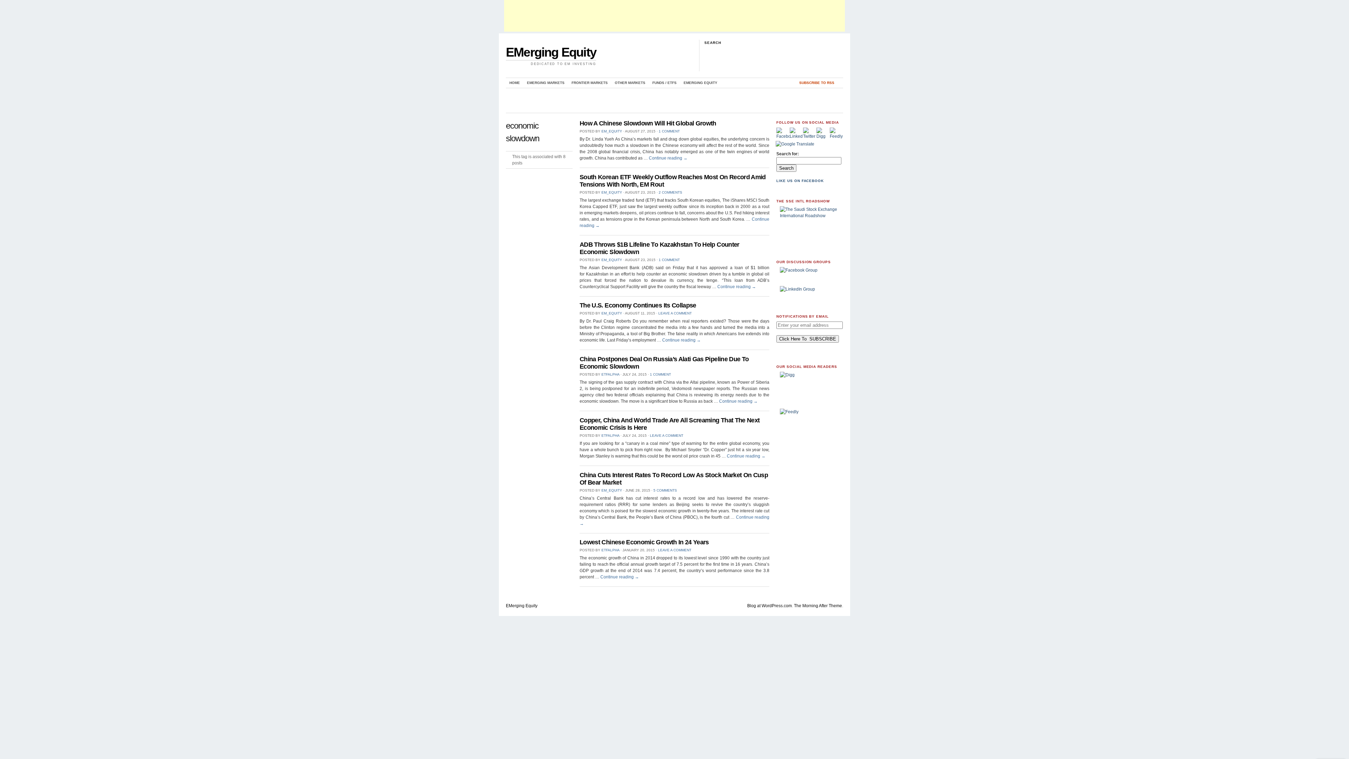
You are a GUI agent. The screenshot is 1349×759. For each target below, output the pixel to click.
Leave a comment (675, 313)
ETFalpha (610, 374)
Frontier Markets (590, 83)
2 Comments (670, 192)
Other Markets (630, 83)
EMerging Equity (551, 52)
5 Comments (665, 490)
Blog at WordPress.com (769, 605)
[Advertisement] (674, 16)
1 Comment (669, 131)
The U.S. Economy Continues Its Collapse (638, 305)
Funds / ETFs (664, 83)
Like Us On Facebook (800, 181)
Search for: (787, 153)
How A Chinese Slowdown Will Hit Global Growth (648, 123)
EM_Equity (611, 131)
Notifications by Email (802, 316)
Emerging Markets (546, 83)
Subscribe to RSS (816, 83)
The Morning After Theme (818, 605)
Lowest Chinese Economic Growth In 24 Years (644, 542)
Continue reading (668, 158)
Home (514, 83)
